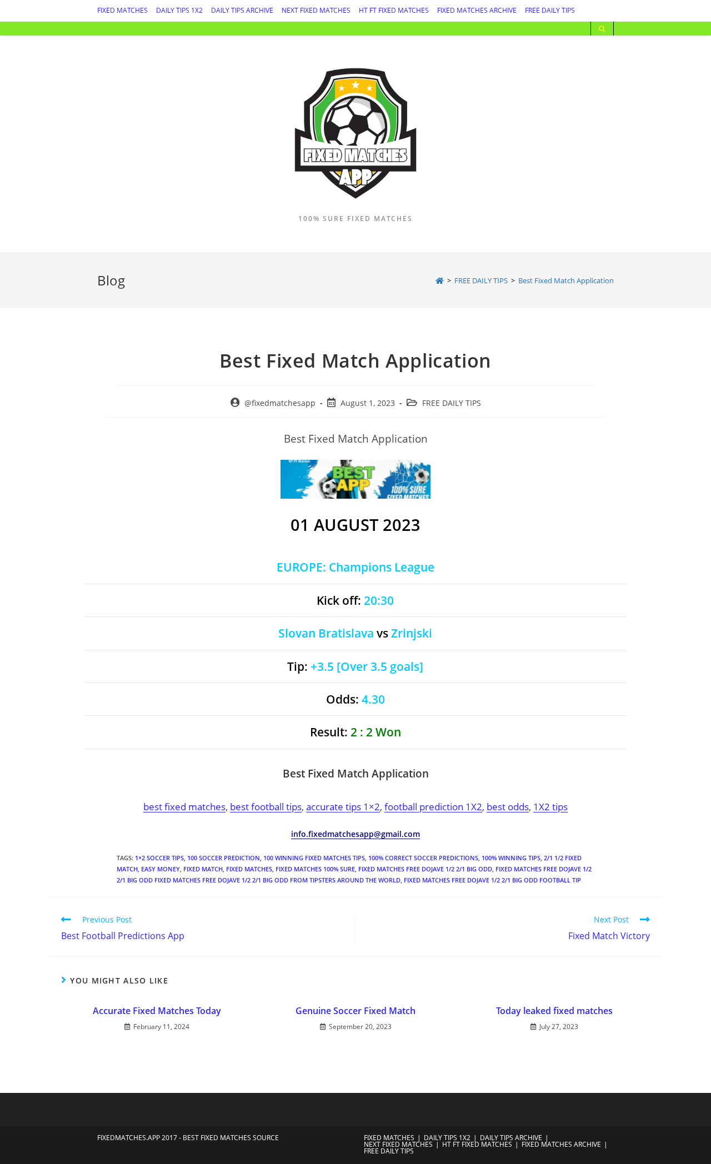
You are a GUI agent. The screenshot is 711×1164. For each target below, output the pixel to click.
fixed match (203, 869)
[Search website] (602, 29)
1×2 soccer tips (159, 858)
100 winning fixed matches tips (314, 858)
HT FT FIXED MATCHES (394, 10)
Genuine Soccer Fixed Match (355, 1011)
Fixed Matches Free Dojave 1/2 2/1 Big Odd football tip (492, 880)
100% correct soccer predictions (423, 858)
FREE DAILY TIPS (550, 10)
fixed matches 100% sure (315, 869)
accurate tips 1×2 (343, 806)
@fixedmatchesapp (280, 403)
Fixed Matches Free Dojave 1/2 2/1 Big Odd (425, 869)
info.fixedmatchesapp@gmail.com (355, 834)
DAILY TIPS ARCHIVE (242, 10)
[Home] (439, 280)
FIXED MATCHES (122, 10)
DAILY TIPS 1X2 (179, 10)
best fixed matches (184, 806)
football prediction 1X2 (433, 806)
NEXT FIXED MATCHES (316, 10)
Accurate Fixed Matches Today (157, 1011)
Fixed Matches (249, 869)
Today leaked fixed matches (554, 1011)
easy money (160, 869)
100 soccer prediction (223, 858)
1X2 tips (550, 806)
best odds (508, 806)
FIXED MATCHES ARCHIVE (477, 10)
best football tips (266, 806)
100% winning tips (511, 858)
